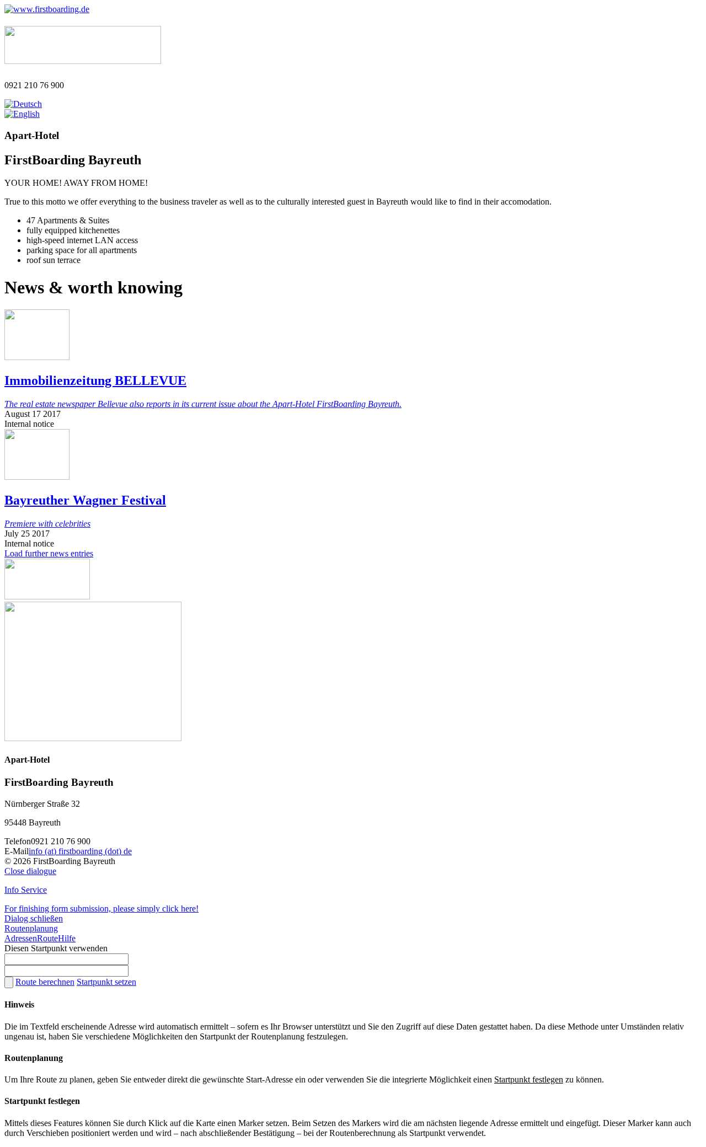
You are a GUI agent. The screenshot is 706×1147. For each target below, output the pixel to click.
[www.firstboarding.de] (46, 9)
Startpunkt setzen (106, 982)
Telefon (17, 841)
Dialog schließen (33, 918)
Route (47, 938)
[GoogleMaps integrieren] (92, 738)
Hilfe (67, 938)
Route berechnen (44, 982)
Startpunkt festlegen (528, 1079)
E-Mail (16, 851)
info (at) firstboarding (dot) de (80, 851)
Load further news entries (48, 553)
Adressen (20, 938)
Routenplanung (31, 928)
